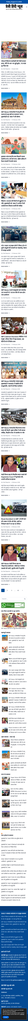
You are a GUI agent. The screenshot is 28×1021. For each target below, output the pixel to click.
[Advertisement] (14, 25)
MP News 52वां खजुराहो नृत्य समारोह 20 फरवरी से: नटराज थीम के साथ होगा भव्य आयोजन (13, 292)
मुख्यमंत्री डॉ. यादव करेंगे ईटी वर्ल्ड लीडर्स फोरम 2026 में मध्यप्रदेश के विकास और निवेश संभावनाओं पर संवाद (13, 853)
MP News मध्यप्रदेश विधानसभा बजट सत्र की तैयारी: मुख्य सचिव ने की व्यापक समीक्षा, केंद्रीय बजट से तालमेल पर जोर (13, 430)
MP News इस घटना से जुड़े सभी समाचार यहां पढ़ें (13, 628)
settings (22, 1014)
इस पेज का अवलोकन (18, 980)
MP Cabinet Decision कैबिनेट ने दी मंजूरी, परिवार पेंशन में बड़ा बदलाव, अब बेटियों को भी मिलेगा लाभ (14, 339)
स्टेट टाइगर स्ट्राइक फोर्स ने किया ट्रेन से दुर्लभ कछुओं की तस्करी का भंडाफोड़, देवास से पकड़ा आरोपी (14, 247)
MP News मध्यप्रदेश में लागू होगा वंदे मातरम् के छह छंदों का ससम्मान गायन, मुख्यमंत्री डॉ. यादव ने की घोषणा (12, 114)
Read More (5, 88)
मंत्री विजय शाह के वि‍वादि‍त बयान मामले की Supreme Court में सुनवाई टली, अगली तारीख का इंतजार (14, 476)
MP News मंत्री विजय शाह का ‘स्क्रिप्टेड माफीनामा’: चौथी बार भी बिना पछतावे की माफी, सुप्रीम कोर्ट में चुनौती (13, 566)
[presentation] (14, 50)
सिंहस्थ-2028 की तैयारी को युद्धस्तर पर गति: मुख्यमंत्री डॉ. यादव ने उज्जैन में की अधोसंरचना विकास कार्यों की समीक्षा (13, 203)
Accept (5, 1017)
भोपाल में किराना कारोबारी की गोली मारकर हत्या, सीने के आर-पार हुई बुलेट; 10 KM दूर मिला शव (13, 63)
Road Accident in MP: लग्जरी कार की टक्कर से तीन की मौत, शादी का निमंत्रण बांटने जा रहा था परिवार (13, 521)
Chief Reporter (6, 69)
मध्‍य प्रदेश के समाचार (7, 835)
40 (18, 590)
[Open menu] (26, 7)
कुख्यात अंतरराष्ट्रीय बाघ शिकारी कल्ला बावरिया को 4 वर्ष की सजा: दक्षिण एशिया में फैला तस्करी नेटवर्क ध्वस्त (13, 158)
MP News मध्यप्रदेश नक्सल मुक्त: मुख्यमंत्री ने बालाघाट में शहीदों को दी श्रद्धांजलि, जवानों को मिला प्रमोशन (12, 383)
